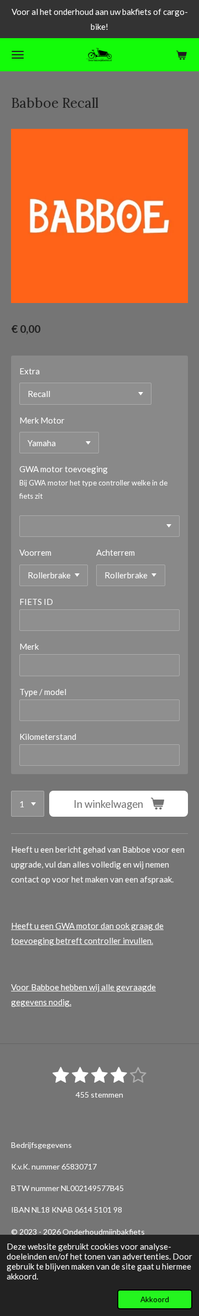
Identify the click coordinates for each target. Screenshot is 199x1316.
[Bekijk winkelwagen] (181, 55)
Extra (29, 371)
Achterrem (115, 552)
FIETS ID (36, 602)
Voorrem (35, 552)
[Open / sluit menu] (18, 55)
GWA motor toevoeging (63, 469)
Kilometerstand (47, 736)
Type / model (42, 692)
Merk (29, 646)
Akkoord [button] (154, 1299)
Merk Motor (42, 420)
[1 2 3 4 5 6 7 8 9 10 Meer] (27, 804)
